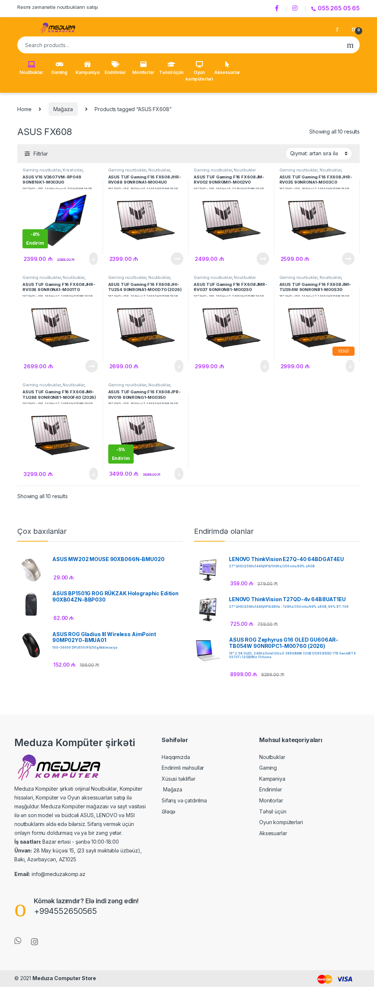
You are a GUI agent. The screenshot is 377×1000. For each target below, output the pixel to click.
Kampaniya (87, 72)
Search (350, 44)
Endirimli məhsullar (183, 768)
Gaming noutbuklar (41, 170)
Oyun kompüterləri (199, 76)
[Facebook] (278, 8)
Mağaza (63, 109)
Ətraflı (176, 258)
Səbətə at (89, 258)
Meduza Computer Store (64, 978)
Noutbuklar (31, 72)
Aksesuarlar (227, 72)
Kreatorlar (72, 170)
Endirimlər (115, 72)
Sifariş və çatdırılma (184, 800)
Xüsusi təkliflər (178, 779)
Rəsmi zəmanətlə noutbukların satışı (57, 7)
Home (24, 109)
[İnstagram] (296, 8)
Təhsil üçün (171, 72)
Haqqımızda (176, 757)
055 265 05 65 (339, 8)
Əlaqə (168, 811)
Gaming (59, 72)
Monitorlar (143, 72)
